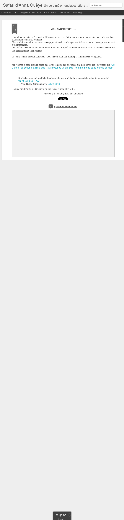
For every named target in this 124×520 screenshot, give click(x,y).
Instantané (64, 12)
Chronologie (77, 12)
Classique (6, 12)
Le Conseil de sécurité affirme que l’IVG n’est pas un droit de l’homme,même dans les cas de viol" (63, 66)
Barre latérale (50, 12)
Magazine (25, 12)
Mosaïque (36, 12)
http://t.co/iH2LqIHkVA (28, 80)
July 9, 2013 (54, 83)
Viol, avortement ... (63, 28)
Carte (15, 12)
